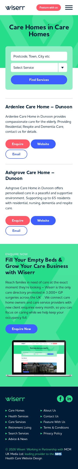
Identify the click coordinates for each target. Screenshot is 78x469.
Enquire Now (21, 329)
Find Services (39, 80)
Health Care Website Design (23, 458)
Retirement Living (19, 427)
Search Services (18, 433)
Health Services (18, 416)
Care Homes (16, 410)
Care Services (17, 422)
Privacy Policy (53, 433)
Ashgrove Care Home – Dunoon (30, 175)
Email (16, 154)
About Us (50, 410)
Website (43, 144)
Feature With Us (54, 422)
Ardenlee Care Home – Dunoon (38, 107)
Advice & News (18, 439)
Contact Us (51, 416)
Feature (49, 7)
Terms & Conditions (56, 427)
